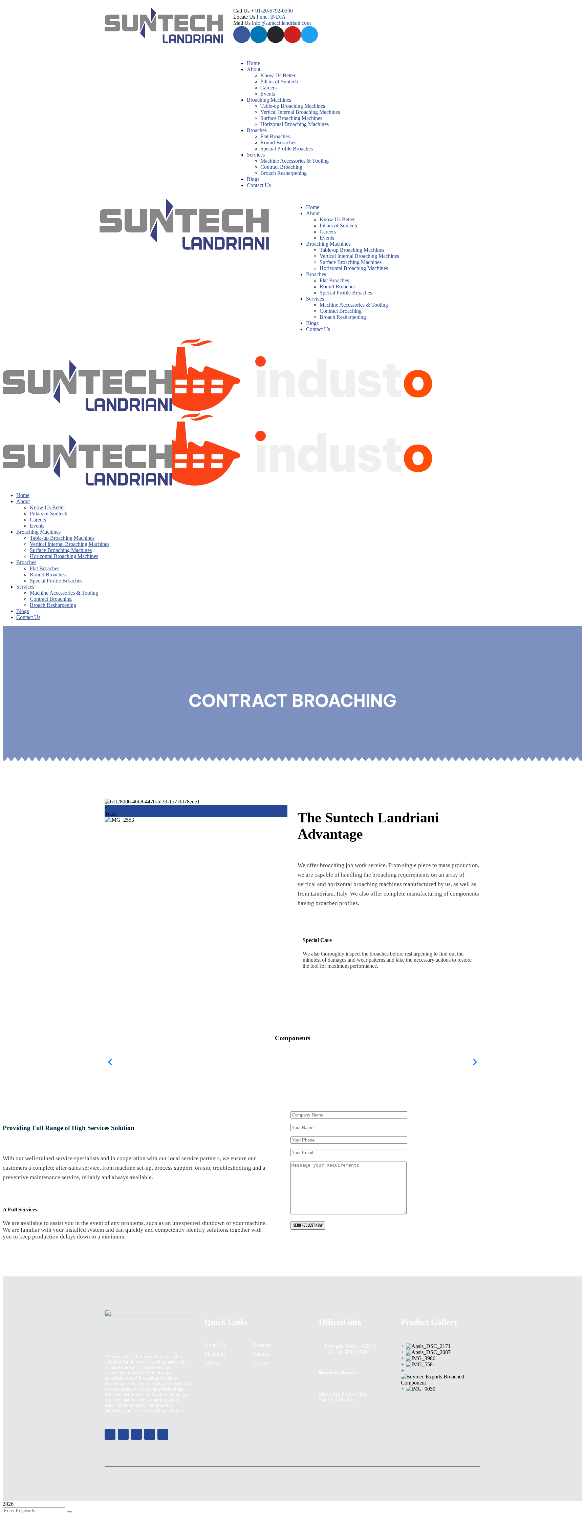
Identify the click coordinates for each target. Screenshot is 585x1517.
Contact (261, 1354)
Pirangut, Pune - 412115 (350, 1346)
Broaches (263, 1345)
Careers (261, 1363)
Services (213, 1363)
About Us (214, 1345)
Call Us (242, 11)
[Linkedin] (258, 34)
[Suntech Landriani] (87, 409)
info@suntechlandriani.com (281, 23)
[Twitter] (309, 34)
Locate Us (245, 17)
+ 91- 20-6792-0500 (346, 1352)
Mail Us (242, 23)
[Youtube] (292, 34)
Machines (214, 1354)
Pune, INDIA (271, 17)
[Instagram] (275, 34)
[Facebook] (241, 34)
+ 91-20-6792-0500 (272, 11)
